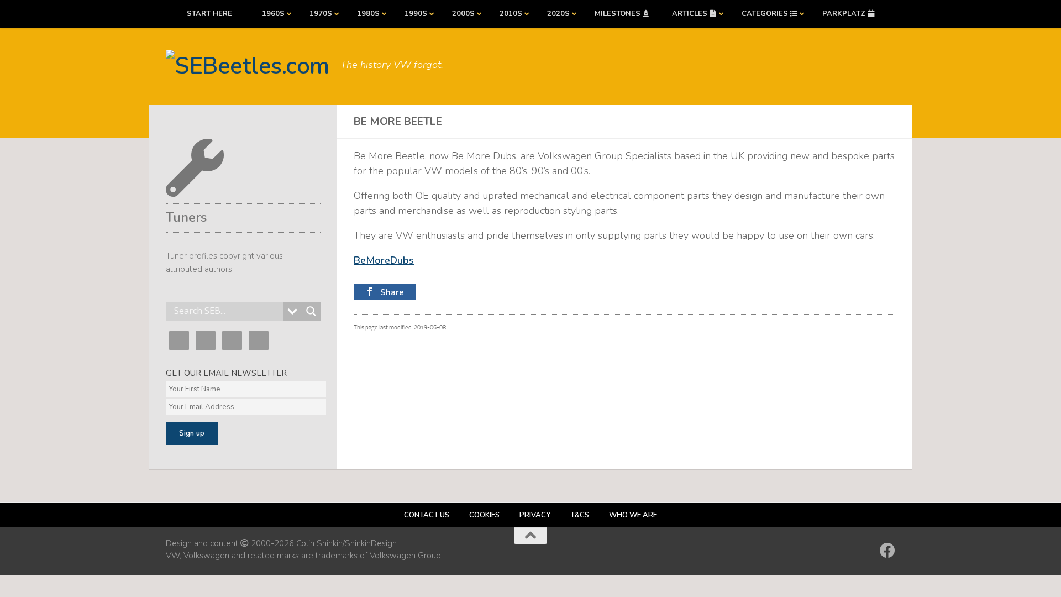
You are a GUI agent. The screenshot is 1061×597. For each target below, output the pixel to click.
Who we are (633, 515)
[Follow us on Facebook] (887, 550)
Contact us (426, 515)
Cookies (484, 515)
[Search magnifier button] (311, 311)
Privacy (534, 515)
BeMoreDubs (384, 260)
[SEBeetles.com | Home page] (247, 66)
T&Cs (579, 515)
